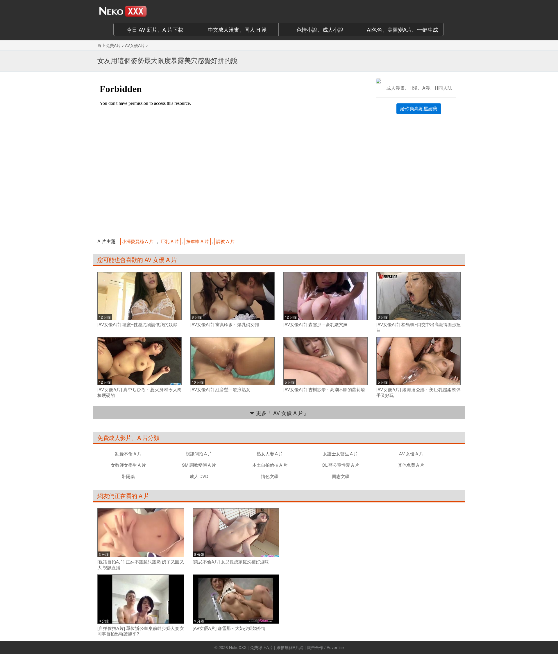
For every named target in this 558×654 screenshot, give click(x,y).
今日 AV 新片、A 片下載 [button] (155, 29)
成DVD (199, 476)
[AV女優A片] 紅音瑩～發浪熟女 (220, 389)
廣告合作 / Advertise (325, 647)
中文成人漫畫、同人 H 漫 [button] (237, 29)
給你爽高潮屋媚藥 (418, 108)
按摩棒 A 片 (197, 241)
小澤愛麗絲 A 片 (137, 241)
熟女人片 (270, 453)
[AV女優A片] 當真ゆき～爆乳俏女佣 (224, 324)
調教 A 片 (225, 241)
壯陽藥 (128, 476)
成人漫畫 (395, 88)
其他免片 (411, 465)
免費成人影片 (114, 437)
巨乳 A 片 (170, 241)
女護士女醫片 (340, 453)
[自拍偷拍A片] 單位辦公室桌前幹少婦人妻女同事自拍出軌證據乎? (140, 631)
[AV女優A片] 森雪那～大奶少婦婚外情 (229, 628)
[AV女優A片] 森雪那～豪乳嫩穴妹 (315, 324)
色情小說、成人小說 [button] (320, 29)
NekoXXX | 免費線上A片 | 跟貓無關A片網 (266, 647)
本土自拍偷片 (269, 465)
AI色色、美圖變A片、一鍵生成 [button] (402, 29)
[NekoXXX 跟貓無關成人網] (139, 11)
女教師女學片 (128, 465)
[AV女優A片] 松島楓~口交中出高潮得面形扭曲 (418, 327)
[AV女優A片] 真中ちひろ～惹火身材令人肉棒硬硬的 (139, 392)
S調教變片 (199, 465)
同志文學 (340, 476)
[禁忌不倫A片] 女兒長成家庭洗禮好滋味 (231, 562)
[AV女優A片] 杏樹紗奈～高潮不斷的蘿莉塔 (324, 389)
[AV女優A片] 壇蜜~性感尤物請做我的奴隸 (137, 324)
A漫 (426, 88)
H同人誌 (443, 88)
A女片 (411, 453)
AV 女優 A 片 (160, 259)
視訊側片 (199, 453)
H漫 (413, 88)
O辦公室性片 (340, 465)
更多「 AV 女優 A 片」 (282, 412)
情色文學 (269, 476)
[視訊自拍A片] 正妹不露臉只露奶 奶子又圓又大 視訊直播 (140, 564)
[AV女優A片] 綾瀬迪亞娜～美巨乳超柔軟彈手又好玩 (418, 392)
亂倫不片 (128, 453)
